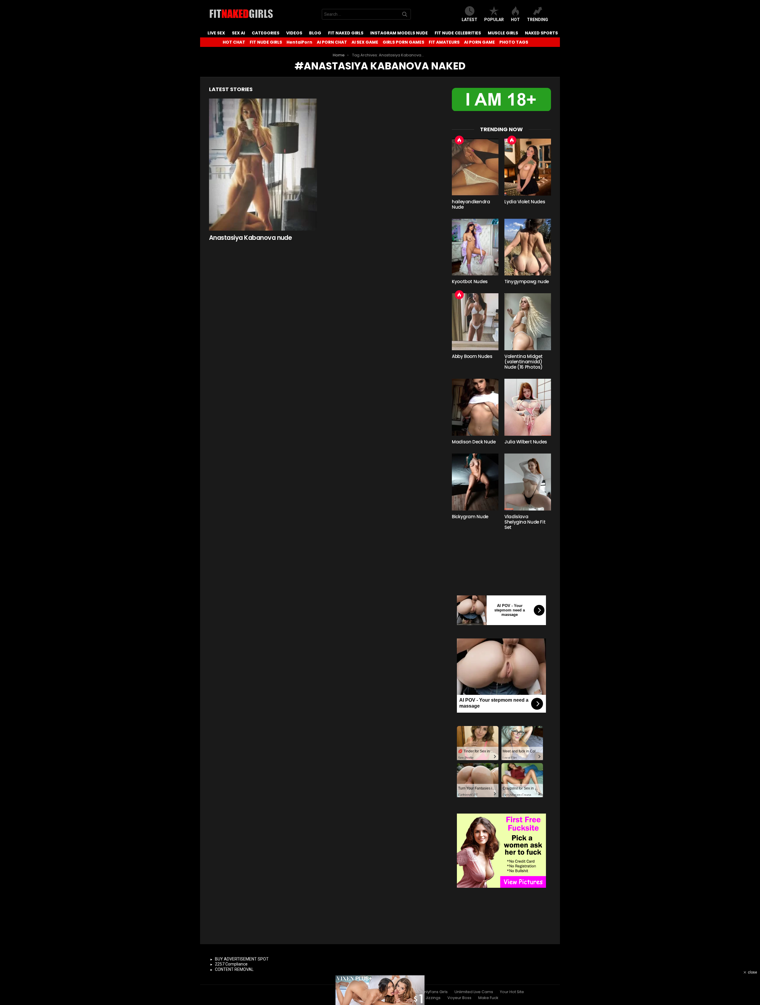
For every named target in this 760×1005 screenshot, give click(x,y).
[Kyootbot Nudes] (475, 247)
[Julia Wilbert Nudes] (527, 407)
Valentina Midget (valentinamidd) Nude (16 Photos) (523, 361)
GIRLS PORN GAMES (403, 42)
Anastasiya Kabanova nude (250, 237)
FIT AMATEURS (444, 42)
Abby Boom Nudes (472, 356)
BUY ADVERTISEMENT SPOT (242, 959)
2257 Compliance (231, 964)
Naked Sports (541, 33)
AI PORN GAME (479, 42)
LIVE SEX (216, 33)
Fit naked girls (345, 33)
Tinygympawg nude (526, 281)
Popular (494, 19)
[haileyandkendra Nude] (475, 167)
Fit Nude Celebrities (458, 33)
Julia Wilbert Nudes (525, 442)
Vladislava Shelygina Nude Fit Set (524, 521)
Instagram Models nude (399, 33)
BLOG (315, 33)
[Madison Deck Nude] (475, 407)
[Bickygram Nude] (475, 482)
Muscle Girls (503, 33)
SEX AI (238, 33)
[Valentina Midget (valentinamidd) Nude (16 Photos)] (527, 321)
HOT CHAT (234, 42)
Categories (265, 33)
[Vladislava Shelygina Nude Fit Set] (527, 482)
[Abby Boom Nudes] (475, 321)
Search (405, 15)
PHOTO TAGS (513, 42)
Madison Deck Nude (474, 442)
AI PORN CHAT (332, 42)
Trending (537, 19)
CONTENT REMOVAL (234, 969)
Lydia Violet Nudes (524, 202)
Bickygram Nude (470, 516)
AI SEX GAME (365, 42)
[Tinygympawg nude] (527, 247)
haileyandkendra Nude (471, 204)
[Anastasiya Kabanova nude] (263, 165)
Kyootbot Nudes (470, 281)
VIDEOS (294, 33)
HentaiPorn (299, 42)
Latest (469, 19)
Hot (515, 19)
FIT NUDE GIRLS (266, 42)
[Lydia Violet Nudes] (527, 167)
